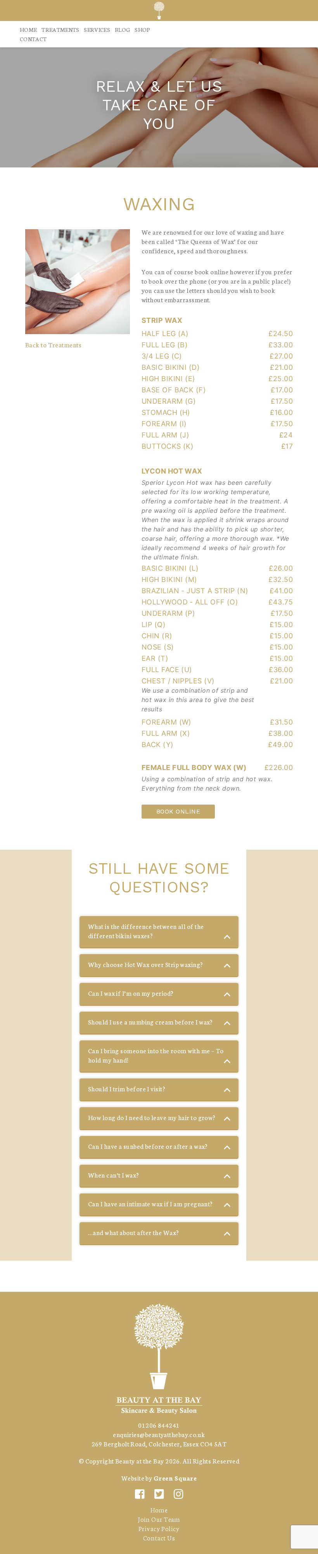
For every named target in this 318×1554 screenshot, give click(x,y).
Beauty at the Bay (139, 1460)
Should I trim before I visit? (126, 1088)
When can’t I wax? (113, 1174)
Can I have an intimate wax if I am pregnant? (150, 1203)
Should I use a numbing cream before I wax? (150, 1021)
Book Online (178, 811)
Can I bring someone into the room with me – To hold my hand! (156, 1055)
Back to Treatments (53, 344)
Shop (142, 29)
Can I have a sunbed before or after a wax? (148, 1145)
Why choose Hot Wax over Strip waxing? (145, 964)
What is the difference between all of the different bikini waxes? (146, 931)
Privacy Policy (159, 1528)
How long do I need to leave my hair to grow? (152, 1117)
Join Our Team (159, 1518)
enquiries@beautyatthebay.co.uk (159, 1434)
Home (28, 29)
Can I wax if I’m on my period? (131, 992)
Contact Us (159, 1537)
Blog (122, 29)
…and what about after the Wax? (133, 1232)
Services (97, 29)
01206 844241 (159, 1424)
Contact (33, 39)
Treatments (60, 29)
